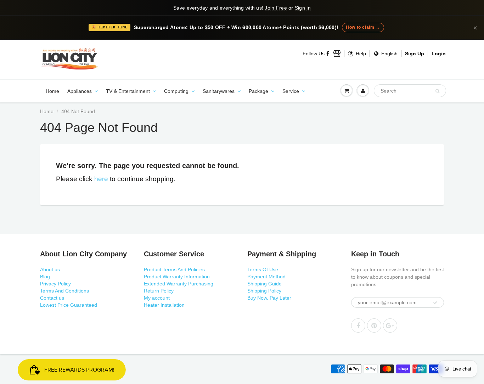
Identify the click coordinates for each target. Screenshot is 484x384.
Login (439, 53)
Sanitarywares (219, 91)
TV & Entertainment (128, 91)
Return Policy (159, 291)
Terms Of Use (262, 269)
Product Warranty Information (177, 276)
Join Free (276, 8)
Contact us (52, 298)
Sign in (303, 8)
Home (52, 91)
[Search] (437, 91)
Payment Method (266, 276)
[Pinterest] (374, 325)
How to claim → (363, 27)
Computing (176, 91)
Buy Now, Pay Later (269, 298)
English (389, 53)
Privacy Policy (55, 283)
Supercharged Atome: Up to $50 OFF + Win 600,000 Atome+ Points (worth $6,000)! (236, 27)
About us (50, 269)
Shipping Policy (264, 291)
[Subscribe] (435, 302)
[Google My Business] (337, 53)
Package (258, 91)
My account (157, 298)
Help (360, 53)
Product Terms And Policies (174, 269)
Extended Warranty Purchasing (178, 283)
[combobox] (410, 90)
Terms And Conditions (64, 291)
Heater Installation (164, 305)
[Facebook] (328, 53)
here (101, 179)
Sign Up (414, 53)
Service (290, 91)
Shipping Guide (264, 283)
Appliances (79, 91)
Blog (45, 276)
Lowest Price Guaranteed (68, 305)
